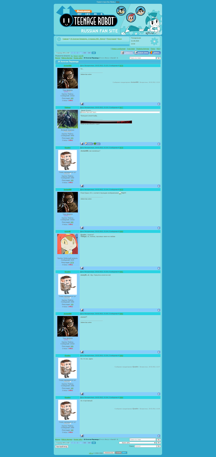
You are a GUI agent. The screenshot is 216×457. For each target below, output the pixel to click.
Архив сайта (78, 58)
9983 (121, 355)
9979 (121, 189)
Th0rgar (68, 107)
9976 (121, 65)
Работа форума (67, 58)
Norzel (76, 56)
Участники (131, 49)
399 (89, 53)
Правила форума (142, 49)
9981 (121, 272)
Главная (66, 39)
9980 (121, 231)
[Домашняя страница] (88, 143)
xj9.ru (91, 453)
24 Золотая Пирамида (91, 58)
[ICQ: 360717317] (96, 143)
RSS (117, 2)
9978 (121, 148)
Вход (120, 39)
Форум (57, 58)
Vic (72, 56)
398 (84, 53)
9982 (121, 314)
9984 (121, 397)
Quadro (68, 148)
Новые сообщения (118, 49)
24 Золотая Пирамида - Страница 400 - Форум (87, 39)
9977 (121, 107)
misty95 (80, 56)
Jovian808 (67, 65)
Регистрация (111, 39)
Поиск (153, 49)
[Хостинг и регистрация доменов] (121, 453)
